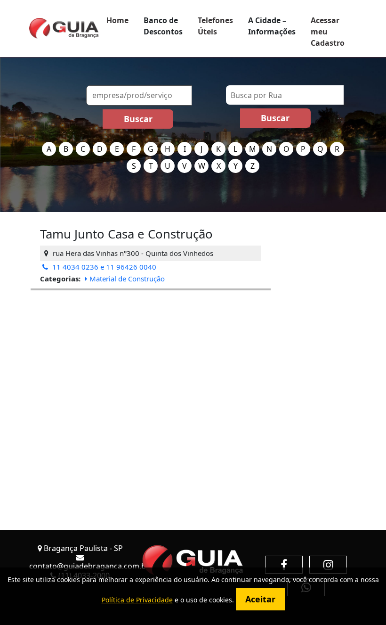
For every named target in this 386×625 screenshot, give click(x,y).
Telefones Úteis (215, 26)
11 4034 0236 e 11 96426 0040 (103, 266)
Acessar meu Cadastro (328, 31)
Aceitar (260, 599)
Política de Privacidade (137, 599)
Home (117, 20)
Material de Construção (127, 278)
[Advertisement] (150, 356)
